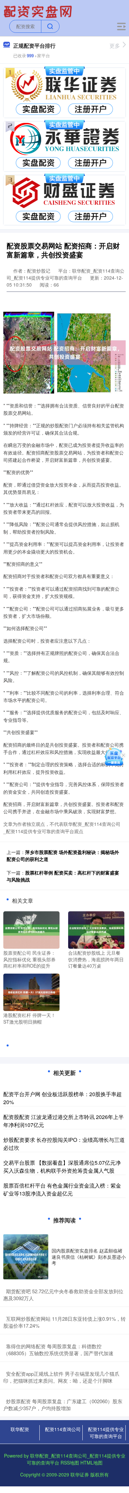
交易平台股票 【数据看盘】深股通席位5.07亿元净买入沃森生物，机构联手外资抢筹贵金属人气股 (62, 1166)
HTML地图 (91, 1462)
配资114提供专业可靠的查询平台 (106, 1432)
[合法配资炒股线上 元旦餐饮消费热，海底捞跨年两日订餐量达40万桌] (96, 929)
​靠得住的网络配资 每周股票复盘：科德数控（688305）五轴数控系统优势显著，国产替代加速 (58, 1350)
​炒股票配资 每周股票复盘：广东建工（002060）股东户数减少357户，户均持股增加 (62, 1405)
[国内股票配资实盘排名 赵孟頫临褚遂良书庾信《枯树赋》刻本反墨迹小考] (25, 1256)
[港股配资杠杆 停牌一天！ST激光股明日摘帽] (31, 991)
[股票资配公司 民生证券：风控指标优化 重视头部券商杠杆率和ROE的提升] (31, 929)
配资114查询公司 (63, 1429)
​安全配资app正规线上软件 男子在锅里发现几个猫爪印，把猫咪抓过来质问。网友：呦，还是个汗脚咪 (61, 1377)
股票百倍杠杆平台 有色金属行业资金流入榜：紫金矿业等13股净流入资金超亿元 (62, 1189)
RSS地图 (70, 1462)
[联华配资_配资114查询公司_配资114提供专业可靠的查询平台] (39, 11)
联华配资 (20, 1429)
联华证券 (79, 1474)
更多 (114, 45)
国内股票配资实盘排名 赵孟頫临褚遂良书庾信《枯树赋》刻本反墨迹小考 (89, 1256)
